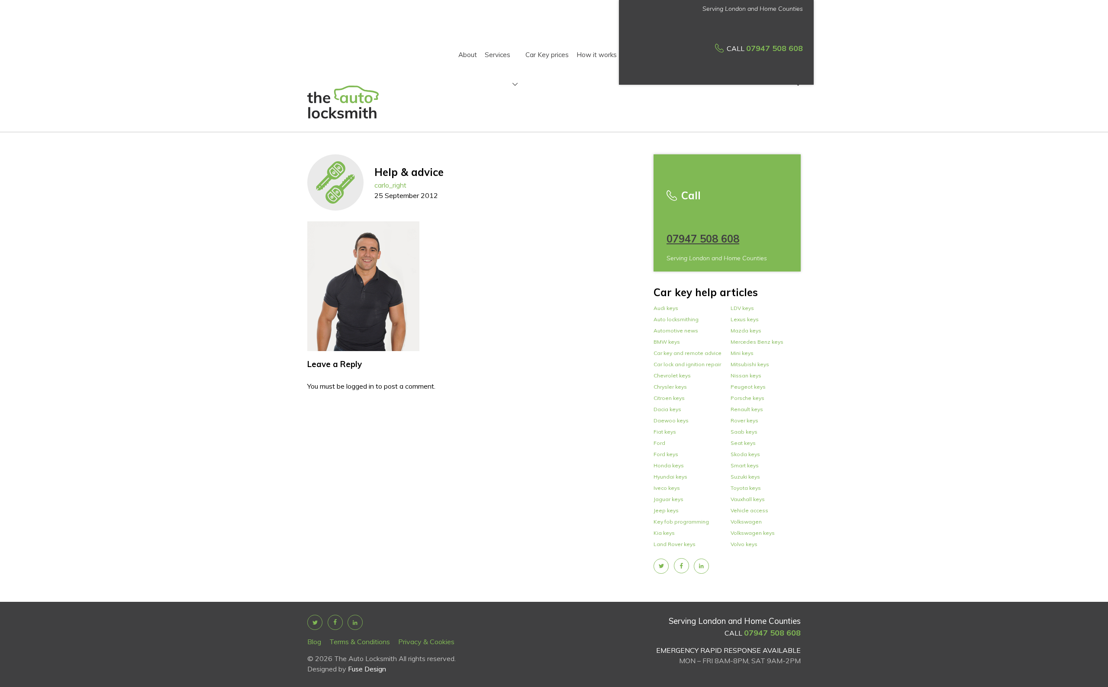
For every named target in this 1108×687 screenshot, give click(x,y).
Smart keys (745, 465)
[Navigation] (514, 85)
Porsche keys (747, 398)
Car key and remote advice (687, 353)
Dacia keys (667, 409)
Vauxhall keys (748, 499)
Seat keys (743, 443)
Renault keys (747, 409)
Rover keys (744, 420)
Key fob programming (681, 521)
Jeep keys (666, 510)
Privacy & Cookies (426, 641)
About (467, 55)
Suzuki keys (745, 476)
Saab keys (744, 431)
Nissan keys (746, 375)
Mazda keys (746, 330)
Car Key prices (547, 55)
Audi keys (666, 308)
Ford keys (666, 454)
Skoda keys (745, 454)
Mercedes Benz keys (757, 342)
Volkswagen (746, 521)
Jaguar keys (668, 499)
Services (497, 55)
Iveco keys (667, 488)
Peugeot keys (748, 386)
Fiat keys (665, 431)
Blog (314, 641)
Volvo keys (744, 544)
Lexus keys (745, 319)
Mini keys (742, 353)
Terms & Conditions (359, 641)
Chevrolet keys (672, 375)
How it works (597, 55)
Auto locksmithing (676, 319)
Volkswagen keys (753, 533)
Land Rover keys (675, 544)
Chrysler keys (670, 386)
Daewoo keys (671, 420)
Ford (659, 443)
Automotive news (676, 330)
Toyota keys (746, 488)
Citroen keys (669, 398)
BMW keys (667, 342)
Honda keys (669, 465)
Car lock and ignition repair (687, 364)
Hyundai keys (670, 476)
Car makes (777, 55)
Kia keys (664, 533)
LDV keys (742, 308)
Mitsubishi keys (750, 364)
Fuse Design (367, 669)
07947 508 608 (774, 48)
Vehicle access (749, 510)
